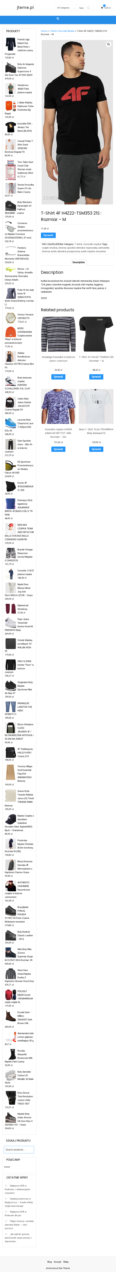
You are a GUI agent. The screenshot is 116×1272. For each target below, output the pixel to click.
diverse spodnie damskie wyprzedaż (78, 247)
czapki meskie (49, 247)
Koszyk (57, 1261)
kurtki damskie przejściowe (65, 251)
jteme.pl (25, 7)
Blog (49, 1261)
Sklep (66, 1261)
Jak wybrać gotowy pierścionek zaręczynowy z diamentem (18, 1238)
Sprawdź (48, 235)
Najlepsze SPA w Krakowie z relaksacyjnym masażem (17, 1189)
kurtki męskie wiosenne (93, 251)
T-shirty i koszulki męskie (61, 31)
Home (44, 31)
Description (78, 262)
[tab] (78, 262)
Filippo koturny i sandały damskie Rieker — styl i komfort (19, 1225)
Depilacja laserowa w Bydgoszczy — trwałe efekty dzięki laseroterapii (19, 1202)
